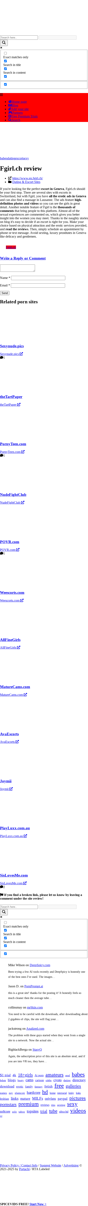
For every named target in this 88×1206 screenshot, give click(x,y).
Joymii (4, 789)
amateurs (54, 1074)
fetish (48, 1086)
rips (53, 1105)
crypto (57, 1080)
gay (11, 1093)
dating (11, 158)
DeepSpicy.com (40, 965)
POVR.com (8, 549)
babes (3, 158)
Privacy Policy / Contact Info (18, 1165)
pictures (77, 1098)
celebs (49, 1080)
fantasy (39, 1086)
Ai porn (39, 1075)
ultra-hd (63, 1111)
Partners (17, 112)
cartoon (39, 1080)
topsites (32, 1111)
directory (79, 1080)
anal (67, 1075)
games (3, 1092)
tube (53, 1111)
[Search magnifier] (4, 43)
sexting (61, 1105)
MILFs (37, 1098)
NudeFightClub (10, 502)
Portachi (24, 1169)
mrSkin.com (35, 1007)
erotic (19, 1086)
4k (14, 1075)
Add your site (20, 109)
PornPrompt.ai (33, 986)
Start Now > (37, 1204)
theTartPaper (8, 404)
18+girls (25, 1075)
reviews (45, 1104)
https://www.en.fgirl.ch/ (27, 178)
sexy (26, 158)
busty (21, 1080)
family (29, 1086)
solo (14, 1111)
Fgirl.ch (11, 247)
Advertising (71, 1165)
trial (43, 1111)
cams (29, 1080)
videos (78, 1110)
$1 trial (5, 1075)
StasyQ (37, 1049)
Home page (19, 101)
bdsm (3, 1080)
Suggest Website (50, 1165)
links (14, 1098)
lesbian (4, 1098)
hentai (52, 1093)
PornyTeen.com (10, 452)
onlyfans (50, 1098)
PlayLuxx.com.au (12, 836)
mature (25, 1099)
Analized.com (35, 1028)
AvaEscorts (8, 741)
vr (1, 1116)
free (59, 1085)
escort (19, 158)
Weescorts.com (10, 600)
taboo (22, 1111)
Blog (15, 105)
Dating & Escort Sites (26, 182)
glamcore (20, 1093)
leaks (78, 1093)
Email (5, 285)
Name (5, 278)
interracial (62, 1093)
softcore (5, 1111)
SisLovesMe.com (11, 883)
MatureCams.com (12, 694)
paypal (63, 1099)
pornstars (8, 1104)
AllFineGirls (8, 647)
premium (28, 1104)
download (7, 1086)
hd (45, 1092)
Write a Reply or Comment (23, 258)
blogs (12, 1080)
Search (15, 120)
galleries (73, 1086)
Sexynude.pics (10, 354)
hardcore (33, 1092)
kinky (71, 1093)
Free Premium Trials (24, 116)
